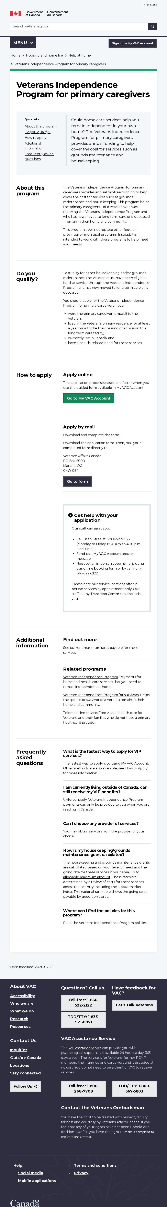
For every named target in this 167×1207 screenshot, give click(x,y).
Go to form (77, 481)
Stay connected (25, 1073)
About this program (41, 126)
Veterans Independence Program (90, 677)
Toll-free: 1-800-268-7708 (83, 1089)
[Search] (152, 26)
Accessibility (22, 996)
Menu (20, 42)
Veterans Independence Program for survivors (101, 695)
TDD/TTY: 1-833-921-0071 (83, 1019)
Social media (30, 1173)
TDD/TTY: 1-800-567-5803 (134, 1089)
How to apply (35, 138)
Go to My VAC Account (88, 398)
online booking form (100, 568)
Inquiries (18, 1050)
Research (19, 1019)
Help (17, 1165)
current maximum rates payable (96, 648)
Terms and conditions (95, 1165)
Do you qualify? (38, 132)
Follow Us (27, 1088)
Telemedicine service (80, 713)
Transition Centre (104, 594)
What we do (22, 1011)
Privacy (81, 1173)
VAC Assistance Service (84, 1048)
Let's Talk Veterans (134, 1005)
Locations (19, 1065)
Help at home (79, 55)
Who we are (22, 1003)
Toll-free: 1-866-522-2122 (83, 1003)
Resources (20, 1026)
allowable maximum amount (86, 877)
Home (16, 55)
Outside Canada (25, 1058)
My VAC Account (107, 554)
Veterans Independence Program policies (112, 923)
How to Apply (136, 768)
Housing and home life (44, 55)
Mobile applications (37, 1181)
